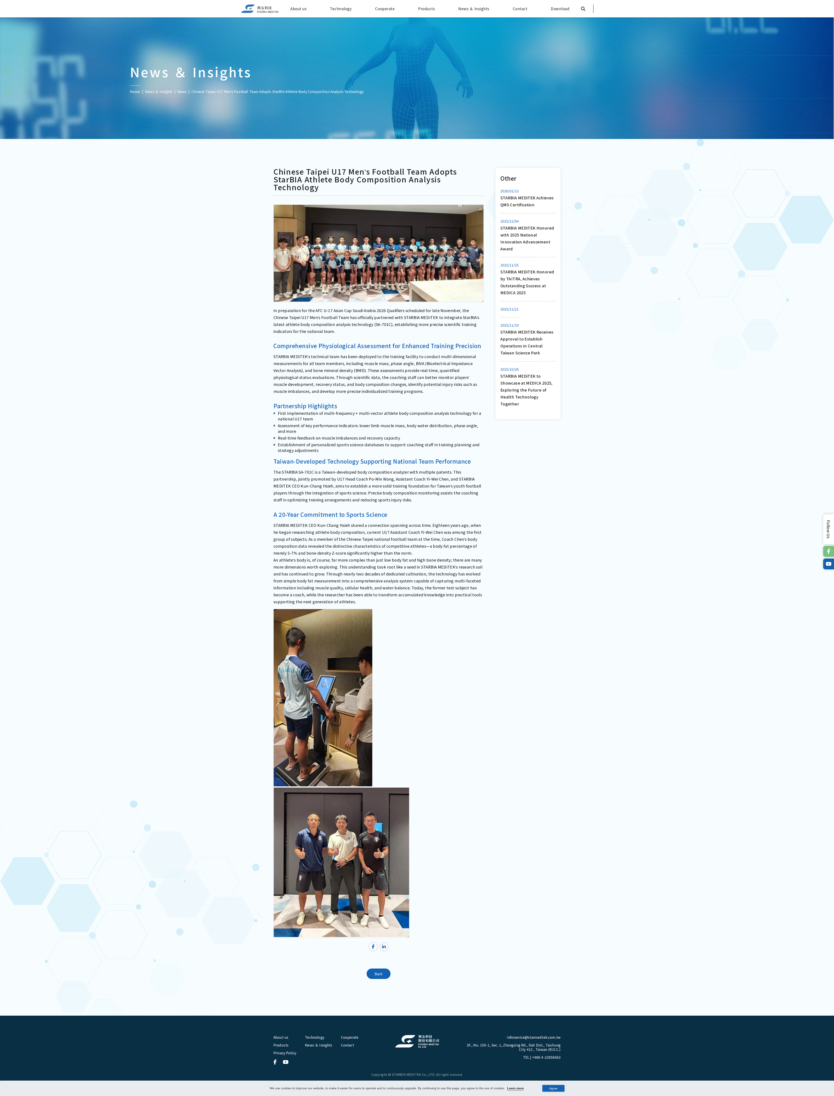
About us (298, 8)
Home (135, 91)
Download (560, 8)
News (182, 91)
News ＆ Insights (473, 8)
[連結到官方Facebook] (828, 551)
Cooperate (385, 8)
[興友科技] (260, 9)
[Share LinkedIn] (384, 946)
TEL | (542, 1057)
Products (426, 8)
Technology (341, 8)
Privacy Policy (284, 1052)
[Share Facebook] (373, 946)
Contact (520, 8)
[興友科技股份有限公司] (417, 1041)
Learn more (515, 1088)
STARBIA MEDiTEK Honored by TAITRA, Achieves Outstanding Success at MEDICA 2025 (527, 282)
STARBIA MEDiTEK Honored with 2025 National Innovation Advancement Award (527, 238)
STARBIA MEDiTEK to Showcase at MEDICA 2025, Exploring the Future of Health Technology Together (526, 390)
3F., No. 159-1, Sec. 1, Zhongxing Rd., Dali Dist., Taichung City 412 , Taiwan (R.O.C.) (514, 1047)
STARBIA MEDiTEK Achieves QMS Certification (527, 201)
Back (379, 973)
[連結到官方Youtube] (828, 564)
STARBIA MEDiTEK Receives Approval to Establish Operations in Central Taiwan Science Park (527, 342)
